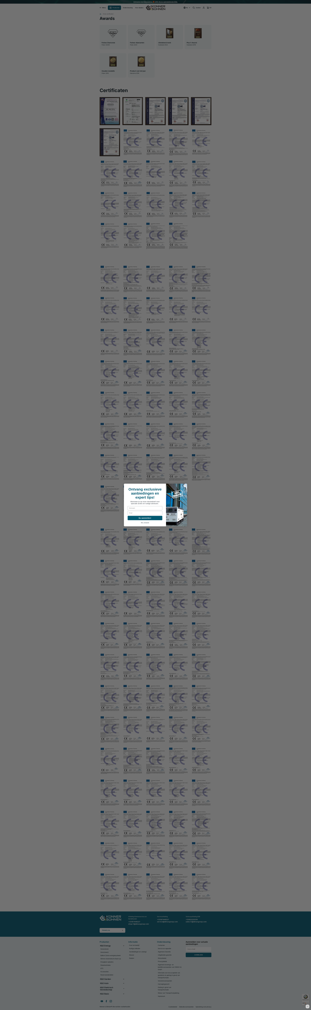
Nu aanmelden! (145, 518)
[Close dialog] (185, 485)
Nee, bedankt (145, 522)
